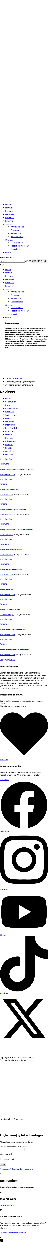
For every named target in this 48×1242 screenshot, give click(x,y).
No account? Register (9, 1169)
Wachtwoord (6, 1154)
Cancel (11, 1205)
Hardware (9, 421)
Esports (8, 405)
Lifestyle (9, 431)
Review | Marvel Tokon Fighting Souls (13, 629)
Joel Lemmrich (6, 514)
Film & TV (9, 411)
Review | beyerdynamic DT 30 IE (11, 549)
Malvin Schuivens (7, 474)
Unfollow (4, 1205)
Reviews (9, 444)
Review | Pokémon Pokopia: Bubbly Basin (14, 649)
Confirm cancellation (17, 1232)
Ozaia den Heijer (7, 614)
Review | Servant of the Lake (10, 609)
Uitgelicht (9, 451)
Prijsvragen (10, 441)
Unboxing (9, 454)
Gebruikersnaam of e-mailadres (14, 1146)
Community (10, 401)
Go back (3, 1232)
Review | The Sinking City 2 (9, 489)
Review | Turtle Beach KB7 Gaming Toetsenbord (16, 469)
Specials (8, 448)
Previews (9, 438)
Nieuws (8, 434)
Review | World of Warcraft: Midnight (13, 509)
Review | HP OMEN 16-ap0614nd (11, 569)
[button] (1, 1240)
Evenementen (11, 408)
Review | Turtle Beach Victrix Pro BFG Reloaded (16, 529)
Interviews (10, 425)
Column (8, 398)
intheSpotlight (11, 428)
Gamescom (10, 415)
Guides (8, 418)
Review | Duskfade (6, 589)
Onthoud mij (8, 1159)
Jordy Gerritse (6, 494)
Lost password (26, 1169)
